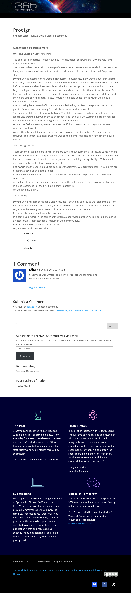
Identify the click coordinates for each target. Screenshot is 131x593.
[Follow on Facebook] (104, 584)
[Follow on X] (113, 584)
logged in (32, 306)
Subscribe (25, 356)
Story (49, 35)
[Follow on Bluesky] (94, 584)
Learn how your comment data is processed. (79, 310)
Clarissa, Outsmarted (27, 370)
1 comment (61, 35)
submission (22, 35)
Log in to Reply (37, 287)
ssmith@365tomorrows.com (83, 523)
